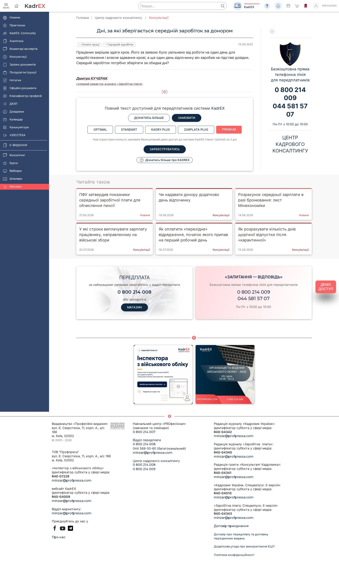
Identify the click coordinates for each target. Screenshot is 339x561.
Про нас (58, 537)
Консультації (18, 56)
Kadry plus (160, 129)
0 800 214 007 (144, 432)
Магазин (15, 186)
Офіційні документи (23, 88)
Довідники (17, 111)
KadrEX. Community (23, 33)
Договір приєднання (231, 526)
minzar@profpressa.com (71, 480)
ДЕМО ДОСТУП (325, 286)
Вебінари (16, 171)
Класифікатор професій (26, 96)
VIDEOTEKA (18, 135)
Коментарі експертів (23, 49)
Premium (229, 129)
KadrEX (218, 108)
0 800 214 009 (253, 292)
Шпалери (16, 178)
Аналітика (16, 41)
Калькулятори (19, 127)
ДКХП (13, 104)
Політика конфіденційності (234, 555)
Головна (82, 18)
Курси (14, 163)
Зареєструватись (165, 149)
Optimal (100, 129)
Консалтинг (17, 155)
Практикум (17, 25)
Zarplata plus (196, 129)
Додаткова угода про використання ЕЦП (244, 546)
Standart (129, 129)
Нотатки (15, 80)
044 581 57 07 (254, 298)
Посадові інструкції (23, 72)
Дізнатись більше (149, 118)
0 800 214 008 (144, 444)
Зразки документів (23, 64)
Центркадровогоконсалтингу (290, 144)
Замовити (186, 118)
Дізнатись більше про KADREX (167, 160)
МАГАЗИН (134, 307)
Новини (15, 17)
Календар (16, 119)
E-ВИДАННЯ (18, 145)
